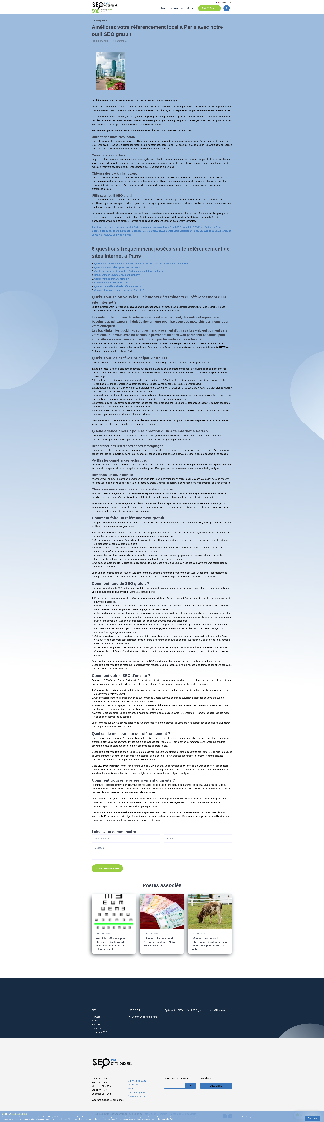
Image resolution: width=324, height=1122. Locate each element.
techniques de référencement (160, 588)
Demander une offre (138, 1096)
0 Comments (120, 41)
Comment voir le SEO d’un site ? (112, 282)
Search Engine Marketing (144, 1017)
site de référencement (147, 733)
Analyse (98, 1028)
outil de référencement (183, 307)
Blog (163, 8)
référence (147, 387)
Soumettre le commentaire (107, 868)
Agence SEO (100, 1032)
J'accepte (312, 1118)
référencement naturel (148, 362)
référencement (102, 116)
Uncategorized (99, 20)
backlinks (118, 173)
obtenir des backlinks (216, 181)
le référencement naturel (145, 665)
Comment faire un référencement (121, 518)
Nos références (217, 1010)
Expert (97, 1024)
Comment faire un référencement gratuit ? (117, 275)
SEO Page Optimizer (155, 203)
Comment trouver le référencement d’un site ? (119, 290)
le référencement (205, 110)
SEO (132, 116)
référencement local (183, 181)
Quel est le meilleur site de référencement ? (117, 286)
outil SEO (149, 765)
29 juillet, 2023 (101, 41)
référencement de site (106, 199)
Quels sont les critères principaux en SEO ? (118, 267)
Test (96, 1020)
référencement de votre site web (179, 573)
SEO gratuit (135, 203)
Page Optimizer (111, 765)
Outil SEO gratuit (209, 8)
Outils (97, 1017)
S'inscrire (216, 1086)
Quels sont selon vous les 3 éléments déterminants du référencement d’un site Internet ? (142, 263)
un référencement (123, 522)
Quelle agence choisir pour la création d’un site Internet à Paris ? (129, 271)
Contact (190, 8)
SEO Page (201, 307)
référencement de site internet (110, 100)
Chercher (190, 1086)
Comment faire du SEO (112, 583)
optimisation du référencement (189, 742)
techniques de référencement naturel (174, 522)
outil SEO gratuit (120, 195)
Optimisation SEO (174, 1010)
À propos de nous (175, 8)
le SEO (124, 676)
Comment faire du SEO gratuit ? (111, 279)
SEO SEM (134, 1010)
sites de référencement (137, 755)
